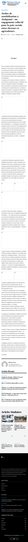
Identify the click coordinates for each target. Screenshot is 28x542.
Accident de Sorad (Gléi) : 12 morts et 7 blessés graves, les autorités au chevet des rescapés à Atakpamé (7, 428)
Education (3, 398)
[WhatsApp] (18, 61)
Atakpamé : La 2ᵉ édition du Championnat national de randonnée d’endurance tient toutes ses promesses (14, 388)
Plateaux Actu (19, 34)
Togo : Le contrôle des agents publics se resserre (12, 383)
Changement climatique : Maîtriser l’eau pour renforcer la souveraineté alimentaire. (12, 377)
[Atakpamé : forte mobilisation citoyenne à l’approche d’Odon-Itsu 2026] (20, 418)
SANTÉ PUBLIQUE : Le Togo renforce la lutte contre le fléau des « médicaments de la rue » (14, 394)
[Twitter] (12, 61)
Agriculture (4, 10)
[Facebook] (9, 61)
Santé (2, 392)
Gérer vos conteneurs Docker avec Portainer (19, 445)
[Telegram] (14, 539)
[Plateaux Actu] (4, 364)
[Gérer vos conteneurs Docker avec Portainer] (20, 438)
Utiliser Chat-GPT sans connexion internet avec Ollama (6, 446)
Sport (2, 386)
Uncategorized (4, 375)
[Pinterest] (15, 61)
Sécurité (2, 423)
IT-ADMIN (22, 535)
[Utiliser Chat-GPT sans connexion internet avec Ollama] (7, 438)
